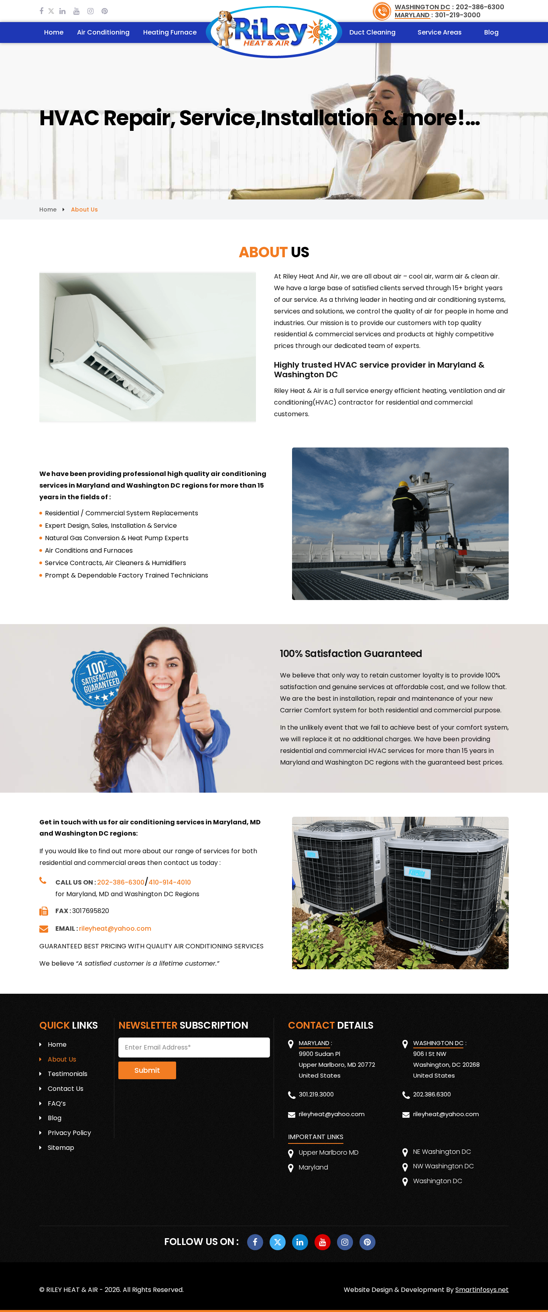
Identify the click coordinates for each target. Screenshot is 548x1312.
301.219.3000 (316, 1094)
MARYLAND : (414, 15)
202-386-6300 (480, 7)
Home (53, 32)
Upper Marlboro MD (329, 1152)
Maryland (313, 1167)
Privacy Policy (69, 1132)
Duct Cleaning (372, 32)
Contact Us (65, 1088)
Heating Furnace (170, 32)
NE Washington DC (442, 1151)
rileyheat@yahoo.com (115, 928)
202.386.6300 (432, 1094)
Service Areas (440, 32)
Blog (491, 32)
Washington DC (437, 1181)
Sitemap (61, 1147)
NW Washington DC (443, 1166)
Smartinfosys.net (482, 1289)
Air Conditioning (103, 32)
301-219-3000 (458, 15)
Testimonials (67, 1073)
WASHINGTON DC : (424, 7)
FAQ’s (57, 1103)
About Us (62, 1059)
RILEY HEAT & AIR (72, 1289)
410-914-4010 (169, 882)
